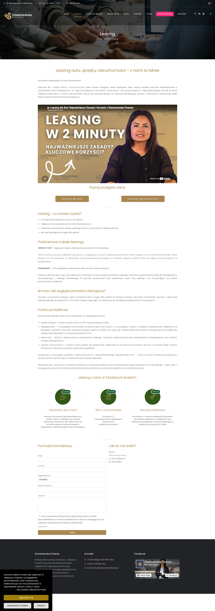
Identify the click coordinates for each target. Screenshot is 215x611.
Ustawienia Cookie (17, 605)
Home (99, 39)
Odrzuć (41, 605)
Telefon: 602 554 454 (96, 564)
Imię (40, 456)
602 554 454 (75, 3)
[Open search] (210, 14)
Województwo (44, 476)
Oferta (107, 39)
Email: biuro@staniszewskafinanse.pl (102, 568)
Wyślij (72, 532)
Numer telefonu (45, 486)
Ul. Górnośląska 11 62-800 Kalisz (19, 3)
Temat (41, 496)
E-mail (41, 466)
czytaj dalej (42, 527)
